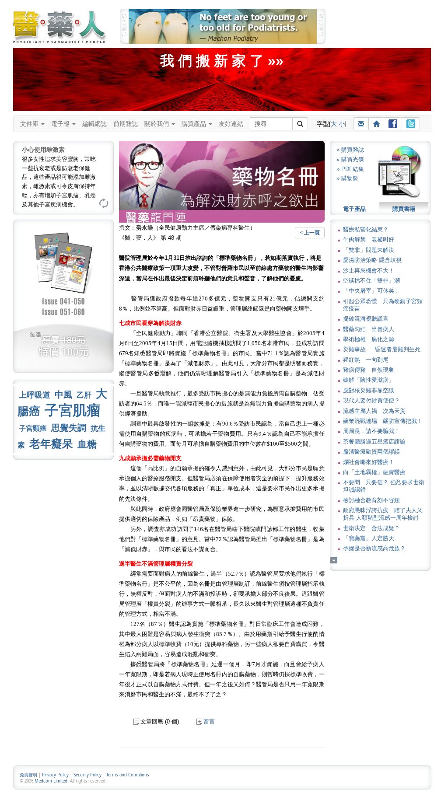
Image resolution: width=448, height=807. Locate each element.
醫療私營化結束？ (365, 229)
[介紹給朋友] (361, 123)
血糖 (87, 444)
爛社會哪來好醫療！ (368, 462)
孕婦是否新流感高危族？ (374, 548)
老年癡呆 (51, 444)
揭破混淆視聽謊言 (365, 318)
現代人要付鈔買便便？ (371, 400)
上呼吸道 (34, 395)
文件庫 (30, 123)
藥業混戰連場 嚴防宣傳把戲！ (383, 421)
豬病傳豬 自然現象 (368, 370)
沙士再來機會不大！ (368, 270)
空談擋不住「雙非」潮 (371, 280)
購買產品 (195, 123)
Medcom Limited (51, 781)
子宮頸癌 (33, 428)
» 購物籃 (347, 178)
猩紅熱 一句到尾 (365, 359)
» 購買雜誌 (350, 150)
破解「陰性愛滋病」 (368, 380)
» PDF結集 (350, 169)
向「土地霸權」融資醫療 (374, 472)
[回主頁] (376, 123)
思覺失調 (68, 428)
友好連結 (231, 123)
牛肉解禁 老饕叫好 (368, 239)
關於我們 (157, 123)
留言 (209, 721)
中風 (63, 394)
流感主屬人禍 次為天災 (374, 411)
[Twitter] (411, 123)
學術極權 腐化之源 (368, 339)
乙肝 (84, 395)
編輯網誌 (94, 123)
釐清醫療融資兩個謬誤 (371, 451)
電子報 (61, 123)
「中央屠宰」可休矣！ (371, 290)
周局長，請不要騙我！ (371, 431)
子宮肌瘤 (73, 410)
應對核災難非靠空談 (368, 390)
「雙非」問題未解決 (368, 250)
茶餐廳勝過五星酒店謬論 (374, 441)
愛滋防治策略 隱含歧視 (372, 260)
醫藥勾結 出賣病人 (368, 329)
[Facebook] (393, 123)
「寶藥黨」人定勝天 (368, 538)
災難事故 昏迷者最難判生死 (381, 349)
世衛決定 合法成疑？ (371, 528)
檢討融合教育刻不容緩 (371, 500)
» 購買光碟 (350, 159)
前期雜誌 (125, 123)
